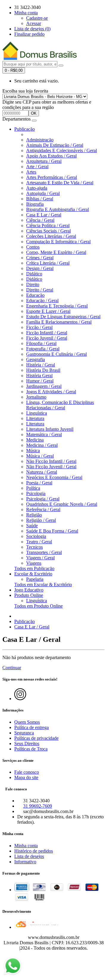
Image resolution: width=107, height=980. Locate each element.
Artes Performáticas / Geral (51, 177)
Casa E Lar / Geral (43, 214)
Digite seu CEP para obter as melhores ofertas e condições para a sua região (46, 104)
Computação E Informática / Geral (58, 241)
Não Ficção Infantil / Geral (51, 461)
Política (33, 488)
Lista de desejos (29, 856)
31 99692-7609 (37, 806)
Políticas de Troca (31, 748)
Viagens (33, 563)
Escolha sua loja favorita (25, 90)
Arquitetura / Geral (44, 161)
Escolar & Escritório (33, 573)
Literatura (35, 418)
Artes (31, 171)
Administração (40, 139)
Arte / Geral (37, 166)
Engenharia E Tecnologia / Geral (57, 305)
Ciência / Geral (40, 220)
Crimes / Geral (40, 257)
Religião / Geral (41, 520)
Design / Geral (40, 268)
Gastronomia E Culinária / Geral (56, 354)
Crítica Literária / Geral (48, 263)
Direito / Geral (39, 289)
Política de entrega (31, 727)
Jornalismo (36, 397)
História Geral (39, 375)
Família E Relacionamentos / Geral (59, 321)
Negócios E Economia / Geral (54, 477)
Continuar (11, 667)
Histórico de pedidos (33, 850)
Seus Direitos (26, 743)
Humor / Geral (40, 380)
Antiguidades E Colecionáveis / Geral (61, 150)
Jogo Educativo (28, 589)
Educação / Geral (42, 300)
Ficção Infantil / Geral (46, 332)
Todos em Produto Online (38, 605)
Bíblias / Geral (39, 198)
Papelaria (34, 579)
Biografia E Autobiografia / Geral (57, 209)
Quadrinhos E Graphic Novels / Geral (61, 504)
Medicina (35, 439)
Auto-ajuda (36, 188)
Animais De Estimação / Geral (54, 145)
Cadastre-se (37, 18)
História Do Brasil (43, 370)
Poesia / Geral (39, 482)
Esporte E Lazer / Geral (48, 311)
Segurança (24, 732)
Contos (33, 246)
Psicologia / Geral (42, 498)
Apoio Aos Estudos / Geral (51, 155)
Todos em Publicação (34, 568)
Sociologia (36, 536)
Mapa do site (26, 777)
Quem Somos (27, 722)
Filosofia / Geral (41, 343)
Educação (35, 295)
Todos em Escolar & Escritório (43, 584)
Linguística (36, 413)
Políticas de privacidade (36, 738)
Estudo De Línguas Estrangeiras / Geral (63, 316)
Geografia (35, 359)
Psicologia (35, 493)
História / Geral (40, 364)
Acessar (33, 23)
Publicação (24, 129)
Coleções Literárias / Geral (51, 236)
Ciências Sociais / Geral (48, 230)
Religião (34, 514)
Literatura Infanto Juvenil (49, 429)
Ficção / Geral (39, 327)
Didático (34, 273)
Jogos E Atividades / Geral (51, 391)
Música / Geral (40, 455)
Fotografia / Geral (42, 348)
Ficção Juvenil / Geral (46, 338)
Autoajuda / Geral (43, 193)
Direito (32, 284)
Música (33, 450)
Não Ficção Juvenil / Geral (51, 466)
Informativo (25, 861)
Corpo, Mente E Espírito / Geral (56, 252)
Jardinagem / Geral (44, 386)
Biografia (35, 204)
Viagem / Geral (40, 557)
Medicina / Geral (42, 445)
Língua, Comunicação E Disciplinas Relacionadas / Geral (60, 405)
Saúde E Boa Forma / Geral (52, 530)
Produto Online (28, 595)
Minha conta (26, 845)
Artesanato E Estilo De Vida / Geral (59, 182)
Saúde (32, 525)
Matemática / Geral (44, 434)
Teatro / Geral (39, 541)
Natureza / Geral (41, 472)
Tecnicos (34, 547)
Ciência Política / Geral (48, 225)
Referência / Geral (43, 509)
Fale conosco (26, 772)
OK (34, 113)
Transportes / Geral (44, 552)
